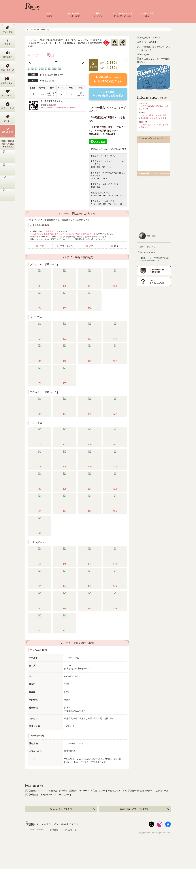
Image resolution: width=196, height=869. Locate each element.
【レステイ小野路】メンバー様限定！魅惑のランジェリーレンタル (152, 116)
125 (90, 511)
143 (39, 586)
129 (90, 360)
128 (39, 533)
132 (115, 360)
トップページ (32, 29)
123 (39, 511)
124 (64, 511)
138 (90, 308)
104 (39, 444)
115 (39, 360)
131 (90, 285)
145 (90, 586)
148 (64, 608)
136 (39, 383)
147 (39, 608)
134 (39, 308)
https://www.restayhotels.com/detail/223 (58, 107)
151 (39, 630)
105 (64, 444)
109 (64, 466)
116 (64, 360)
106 (90, 444)
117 (64, 413)
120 (64, 488)
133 (115, 285)
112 (115, 466)
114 (39, 285)
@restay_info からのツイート (153, 138)
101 (39, 338)
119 (39, 488)
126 (115, 511)
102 (64, 338)
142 (115, 563)
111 (39, 413)
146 (115, 586)
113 (115, 338)
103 (90, 338)
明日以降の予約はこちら (108, 79)
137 (64, 383)
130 (64, 285)
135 (64, 308)
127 (115, 413)
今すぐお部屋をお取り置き (108, 94)
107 (115, 444)
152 (64, 630)
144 (64, 586)
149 (90, 608)
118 (90, 413)
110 (90, 466)
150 (115, 608)
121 (90, 488)
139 (39, 563)
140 (64, 563)
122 (115, 488)
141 (90, 563)
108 (39, 466)
